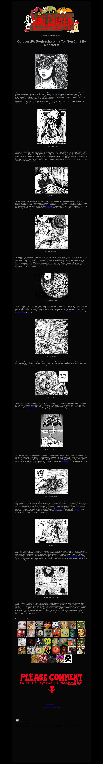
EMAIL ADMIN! (51, 704)
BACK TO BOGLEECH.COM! (51, 707)
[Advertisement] (51, 713)
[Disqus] (51, 738)
